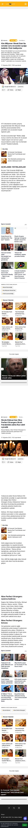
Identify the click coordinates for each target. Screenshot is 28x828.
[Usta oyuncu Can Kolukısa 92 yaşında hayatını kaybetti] (20, 324)
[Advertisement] (14, 24)
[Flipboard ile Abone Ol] (20, 86)
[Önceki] (2, 369)
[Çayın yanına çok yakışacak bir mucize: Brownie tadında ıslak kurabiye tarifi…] (7, 324)
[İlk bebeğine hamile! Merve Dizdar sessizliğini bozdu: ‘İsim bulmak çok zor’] (7, 340)
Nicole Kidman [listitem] (6, 710)
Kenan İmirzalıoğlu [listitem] (7, 287)
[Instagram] (19, 808)
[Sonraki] (25, 369)
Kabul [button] (24, 825)
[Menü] (2, 4)
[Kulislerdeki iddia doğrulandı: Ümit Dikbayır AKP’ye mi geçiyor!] (14, 369)
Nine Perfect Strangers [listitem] (19, 710)
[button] (25, 4)
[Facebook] (9, 808)
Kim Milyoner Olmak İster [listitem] (8, 290)
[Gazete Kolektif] (10, 4)
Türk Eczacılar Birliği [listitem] (7, 293)
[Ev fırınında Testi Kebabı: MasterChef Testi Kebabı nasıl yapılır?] (14, 154)
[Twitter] (14, 808)
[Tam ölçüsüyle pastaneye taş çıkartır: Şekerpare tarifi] (14, 160)
